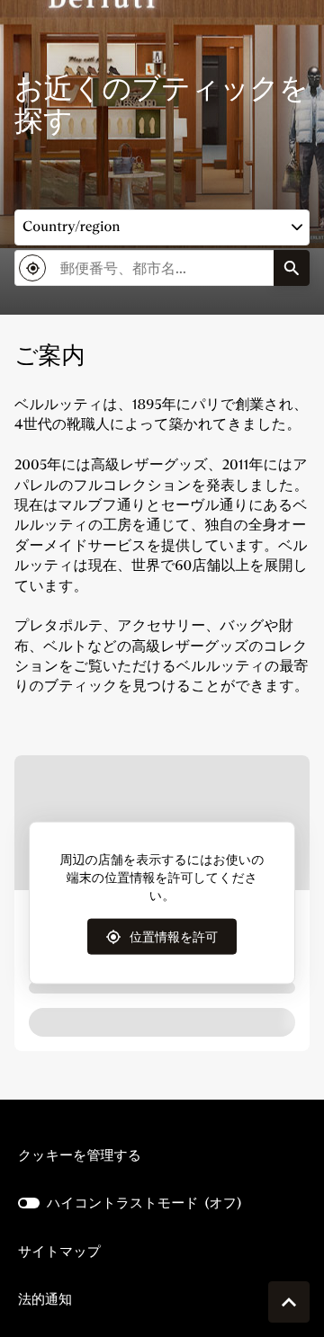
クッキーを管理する (79, 1154)
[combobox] (144, 268)
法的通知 (45, 1299)
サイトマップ (59, 1251)
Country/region (71, 227)
